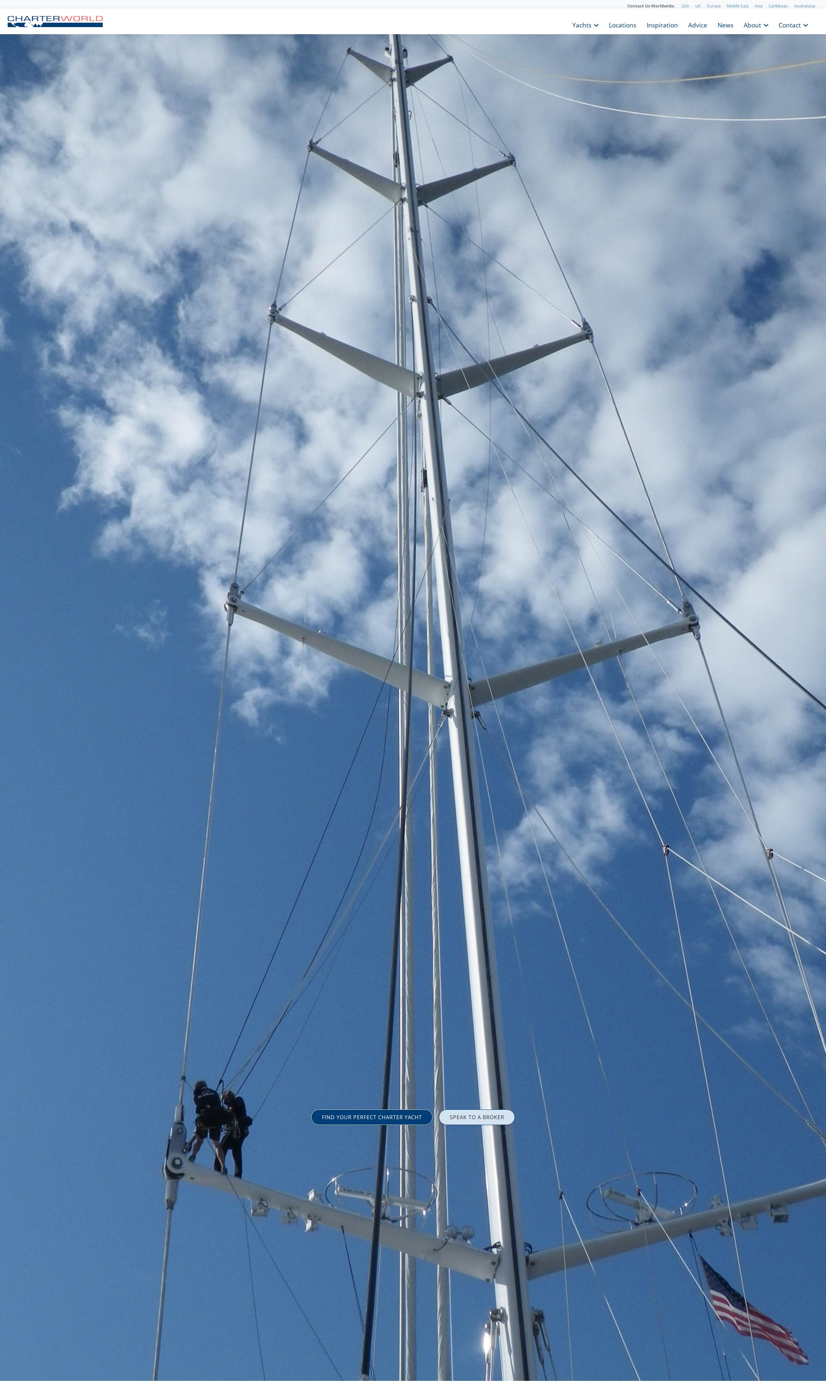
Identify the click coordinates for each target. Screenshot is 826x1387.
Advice (697, 24)
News (725, 24)
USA (685, 6)
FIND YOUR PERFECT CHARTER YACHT (372, 1117)
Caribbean (778, 6)
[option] (413, 693)
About (752, 24)
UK (698, 6)
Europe (714, 6)
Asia (758, 6)
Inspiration (662, 24)
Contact (790, 24)
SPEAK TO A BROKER (477, 1117)
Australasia (804, 6)
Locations (622, 24)
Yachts (581, 24)
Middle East (738, 6)
